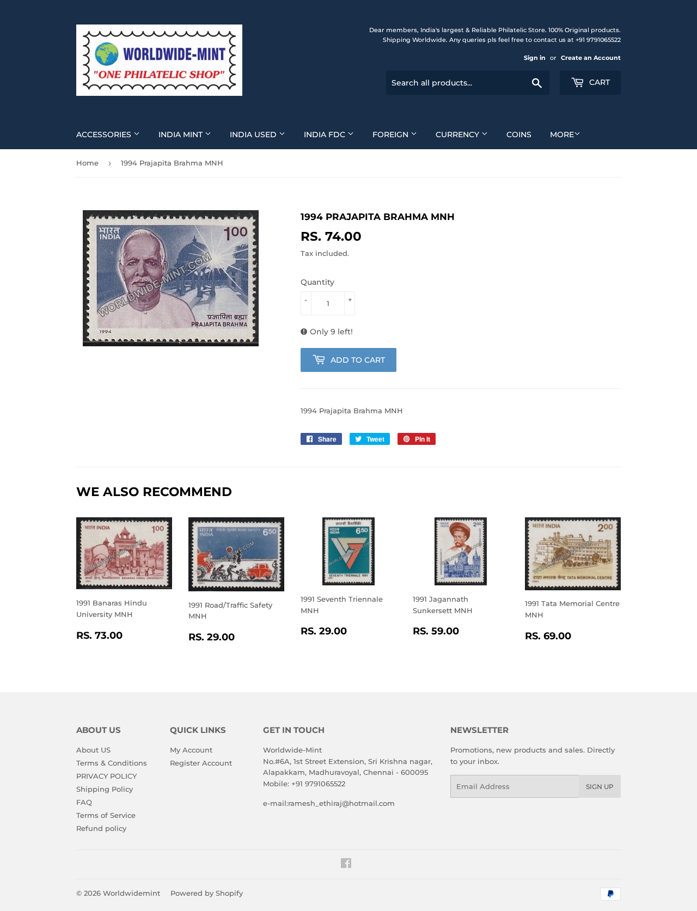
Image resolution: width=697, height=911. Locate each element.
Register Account (201, 763)
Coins (518, 134)
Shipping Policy (104, 789)
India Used (254, 134)
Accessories (104, 134)
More (562, 134)
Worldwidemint (131, 893)
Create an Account (591, 58)
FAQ (84, 802)
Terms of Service (106, 815)
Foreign (391, 134)
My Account (191, 749)
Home (87, 162)
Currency (458, 134)
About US (93, 749)
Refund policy (101, 828)
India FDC (325, 134)
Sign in (535, 58)
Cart (598, 82)
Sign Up (600, 786)
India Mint (181, 134)
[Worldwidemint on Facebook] (346, 864)
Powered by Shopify (206, 893)
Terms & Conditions (111, 763)
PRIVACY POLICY (106, 776)
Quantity (317, 282)
